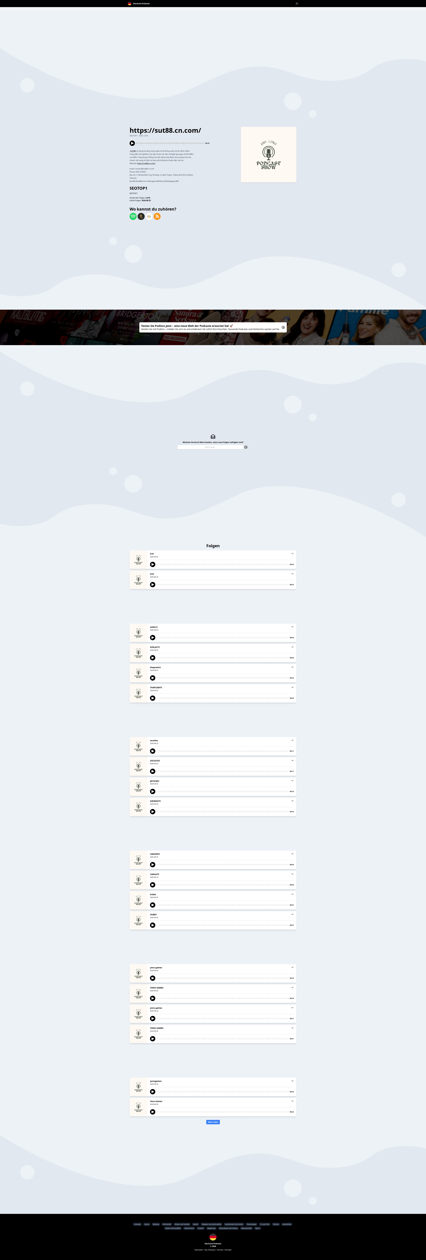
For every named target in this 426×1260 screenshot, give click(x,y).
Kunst (147, 1224)
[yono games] (138, 973)
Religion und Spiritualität (211, 1224)
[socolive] (138, 746)
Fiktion (276, 1224)
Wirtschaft (167, 1224)
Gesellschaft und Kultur (234, 1224)
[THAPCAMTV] (138, 693)
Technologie (251, 1224)
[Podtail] (141, 216)
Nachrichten (189, 1228)
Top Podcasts (209, 1250)
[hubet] (138, 900)
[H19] (138, 580)
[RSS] (157, 216)
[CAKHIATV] (138, 860)
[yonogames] (138, 1087)
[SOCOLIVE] (138, 766)
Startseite (199, 1250)
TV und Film (264, 1224)
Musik (195, 1224)
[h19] (138, 559)
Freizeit (200, 1228)
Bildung (156, 1224)
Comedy (137, 1224)
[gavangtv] (138, 787)
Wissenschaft (246, 1228)
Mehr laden (213, 1122)
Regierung (211, 1228)
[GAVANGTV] (138, 807)
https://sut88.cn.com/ (146, 163)
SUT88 (133, 151)
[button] (297, 3)
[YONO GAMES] (138, 993)
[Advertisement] (213, 26)
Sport (257, 1228)
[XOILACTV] (138, 653)
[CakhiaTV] (138, 880)
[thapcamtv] (138, 673)
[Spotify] (133, 216)
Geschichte (287, 1224)
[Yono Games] (138, 1107)
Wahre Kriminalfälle (172, 1228)
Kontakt (228, 1250)
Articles (220, 1250)
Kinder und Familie (182, 1224)
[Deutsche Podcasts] (213, 1236)
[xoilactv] (138, 633)
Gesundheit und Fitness (228, 1228)
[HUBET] (138, 920)
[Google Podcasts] (149, 216)
